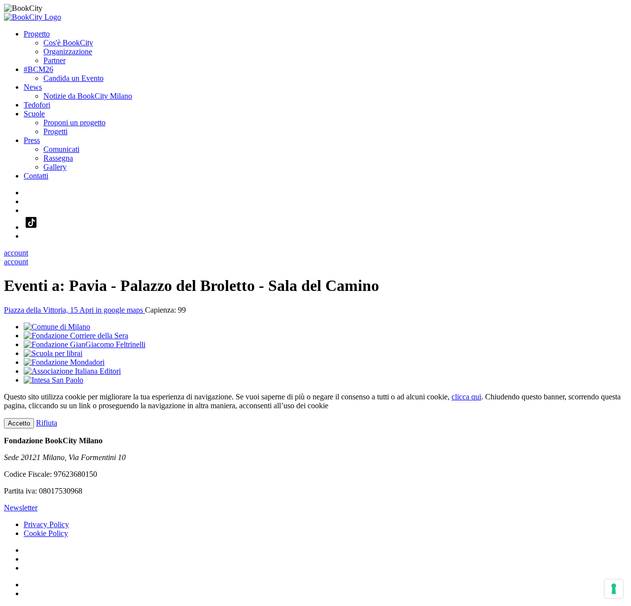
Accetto (19, 423)
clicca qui (466, 396)
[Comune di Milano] (57, 326)
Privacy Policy (46, 524)
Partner (54, 60)
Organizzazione (67, 51)
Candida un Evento (73, 78)
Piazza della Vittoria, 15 (74, 310)
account (16, 253)
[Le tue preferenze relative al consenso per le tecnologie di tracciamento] (613, 588)
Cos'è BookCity (68, 42)
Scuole (34, 113)
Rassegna (58, 158)
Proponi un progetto (74, 122)
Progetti (55, 131)
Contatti (36, 176)
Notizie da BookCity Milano (87, 96)
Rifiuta (46, 423)
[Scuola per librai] (53, 353)
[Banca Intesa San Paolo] (53, 380)
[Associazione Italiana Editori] (72, 371)
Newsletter (20, 507)
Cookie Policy (46, 533)
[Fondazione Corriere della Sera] (76, 335)
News (33, 87)
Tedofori (37, 105)
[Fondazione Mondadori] (64, 362)
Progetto (37, 34)
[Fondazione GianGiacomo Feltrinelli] (84, 344)
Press (32, 140)
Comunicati (61, 149)
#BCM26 (38, 69)
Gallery (55, 167)
